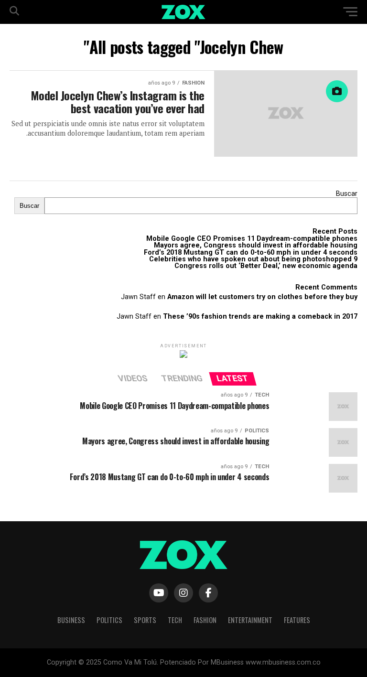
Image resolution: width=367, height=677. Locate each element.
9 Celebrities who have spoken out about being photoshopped (253, 259)
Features (297, 620)
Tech (175, 620)
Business (71, 620)
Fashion (205, 620)
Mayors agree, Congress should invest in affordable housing (255, 245)
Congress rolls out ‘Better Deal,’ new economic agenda (265, 266)
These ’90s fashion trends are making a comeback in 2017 (260, 316)
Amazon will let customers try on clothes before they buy (262, 297)
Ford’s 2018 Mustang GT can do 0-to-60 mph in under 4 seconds (250, 252)
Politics (109, 620)
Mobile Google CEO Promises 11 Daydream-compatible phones (251, 239)
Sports (145, 620)
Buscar (346, 194)
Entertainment (250, 620)
